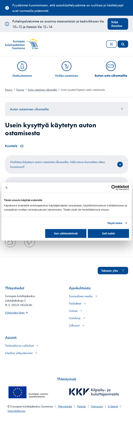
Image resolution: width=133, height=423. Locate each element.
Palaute (81, 406)
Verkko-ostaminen (66, 75)
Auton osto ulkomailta (111, 75)
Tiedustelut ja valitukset (19, 345)
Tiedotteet (75, 303)
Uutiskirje (75, 318)
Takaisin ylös (109, 271)
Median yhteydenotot (19, 353)
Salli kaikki (108, 233)
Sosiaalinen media (81, 296)
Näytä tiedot (115, 223)
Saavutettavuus (16, 411)
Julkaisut (74, 325)
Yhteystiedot (65, 406)
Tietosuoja (97, 406)
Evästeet (113, 406)
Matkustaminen (22, 75)
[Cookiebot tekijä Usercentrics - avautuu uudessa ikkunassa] (114, 187)
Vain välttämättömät (66, 233)
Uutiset (73, 311)
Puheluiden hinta (14, 313)
